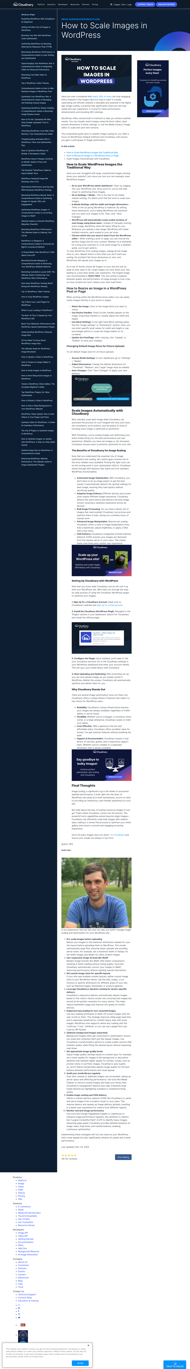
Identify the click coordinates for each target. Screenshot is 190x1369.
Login (130, 5)
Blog (20, 1280)
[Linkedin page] (19, 1308)
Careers (22, 1274)
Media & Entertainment (29, 1212)
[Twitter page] (19, 1305)
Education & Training (28, 1300)
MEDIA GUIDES (69, 19)
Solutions (51, 4)
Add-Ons (22, 1248)
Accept (80, 1363)
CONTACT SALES (145, 4)
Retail (21, 1209)
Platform (41, 4)
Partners (85, 4)
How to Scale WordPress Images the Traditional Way (92, 152)
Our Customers (25, 1222)
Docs (124, 5)
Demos (21, 1193)
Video (21, 1186)
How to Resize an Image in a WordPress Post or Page (93, 155)
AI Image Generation (28, 1254)
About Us (22, 1262)
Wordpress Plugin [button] (28, 15)
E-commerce (24, 1206)
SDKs (21, 1245)
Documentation (25, 1242)
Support (117, 5)
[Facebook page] (18, 1311)
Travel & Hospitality (27, 1216)
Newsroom (23, 1277)
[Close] (88, 1345)
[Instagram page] (19, 1314)
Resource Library (26, 1225)
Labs (20, 1284)
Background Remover (28, 1251)
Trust (20, 1287)
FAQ (20, 1199)
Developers (63, 4)
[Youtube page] (19, 1317)
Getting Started (25, 1239)
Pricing (95, 4)
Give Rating (123, 1157)
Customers (23, 1265)
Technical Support (27, 1294)
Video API (23, 1236)
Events (21, 1271)
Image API (23, 1232)
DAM (20, 1189)
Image (21, 1183)
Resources (75, 4)
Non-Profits (24, 1219)
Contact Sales (25, 1297)
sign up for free (166, 4)
